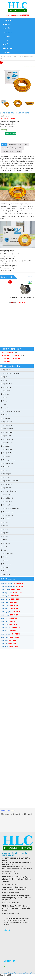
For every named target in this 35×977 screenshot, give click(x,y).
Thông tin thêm (17, 148)
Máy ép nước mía (8, 505)
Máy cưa (5, 401)
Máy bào (5, 571)
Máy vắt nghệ (7, 435)
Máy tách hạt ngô (8, 463)
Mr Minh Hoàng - (12, 583)
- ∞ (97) (9, 361)
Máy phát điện (7, 370)
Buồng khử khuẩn (8, 429)
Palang (5, 546)
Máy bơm (5, 380)
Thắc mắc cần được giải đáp (11, 151)
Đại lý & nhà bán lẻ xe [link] (8, 872)
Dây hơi (9, 57)
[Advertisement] (17, 329)
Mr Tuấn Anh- (11, 634)
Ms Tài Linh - (11, 589)
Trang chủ (3, 57)
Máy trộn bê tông (8, 515)
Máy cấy (5, 522)
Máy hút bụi (6, 543)
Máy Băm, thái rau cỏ (9, 460)
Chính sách (6, 148)
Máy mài (5, 536)
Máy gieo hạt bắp (8, 439)
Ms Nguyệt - (10, 596)
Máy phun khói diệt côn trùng (11, 373)
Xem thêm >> (30, 277)
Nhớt (4, 550)
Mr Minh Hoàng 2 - (12, 586)
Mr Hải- (9, 643)
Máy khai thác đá (8, 553)
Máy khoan (6, 533)
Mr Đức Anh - (11, 628)
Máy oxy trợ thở (7, 425)
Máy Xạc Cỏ (6, 446)
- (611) (10, 352)
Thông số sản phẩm (14, 144)
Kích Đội (5, 540)
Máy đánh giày (7, 564)
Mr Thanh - (10, 605)
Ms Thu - (9, 618)
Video (25, 144)
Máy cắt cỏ (6, 377)
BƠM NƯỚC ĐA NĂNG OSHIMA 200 (14, 298)
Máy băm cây (7, 487)
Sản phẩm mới (7, 277)
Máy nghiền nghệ (8, 432)
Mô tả (4, 144)
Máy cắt (5, 397)
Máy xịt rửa (6, 394)
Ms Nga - (9, 640)
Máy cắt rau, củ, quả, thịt (10, 481)
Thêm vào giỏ (12, 133)
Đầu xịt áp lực (7, 418)
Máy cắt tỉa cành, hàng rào (11, 508)
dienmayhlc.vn (17, 7)
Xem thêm (18, 281)
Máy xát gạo (6, 470)
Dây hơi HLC (15, 57)
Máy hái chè (6, 477)
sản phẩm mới (7, 574)
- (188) (13, 355)
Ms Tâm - (10, 624)
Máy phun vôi (7, 387)
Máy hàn (5, 529)
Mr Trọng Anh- (11, 612)
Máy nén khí (6, 526)
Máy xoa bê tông (8, 512)
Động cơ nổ (6, 408)
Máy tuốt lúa (6, 456)
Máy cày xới (6, 390)
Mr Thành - (10, 637)
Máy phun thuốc (7, 383)
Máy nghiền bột (7, 449)
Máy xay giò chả (7, 474)
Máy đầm (5, 415)
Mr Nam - (9, 631)
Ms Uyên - (10, 647)
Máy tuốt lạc (6, 467)
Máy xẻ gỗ (6, 567)
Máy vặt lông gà (7, 494)
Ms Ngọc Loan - (12, 593)
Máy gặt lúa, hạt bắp (9, 453)
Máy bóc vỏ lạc (7, 484)
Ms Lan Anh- (11, 599)
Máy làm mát (7, 519)
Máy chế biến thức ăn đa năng (12, 411)
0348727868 (24, 15)
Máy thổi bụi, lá (7, 501)
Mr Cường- (10, 615)
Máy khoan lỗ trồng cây (10, 491)
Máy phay (5, 557)
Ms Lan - (9, 621)
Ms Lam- (9, 602)
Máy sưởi (5, 560)
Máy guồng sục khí (8, 422)
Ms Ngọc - (10, 609)
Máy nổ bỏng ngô (8, 498)
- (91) (13, 358)
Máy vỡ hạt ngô (7, 442)
